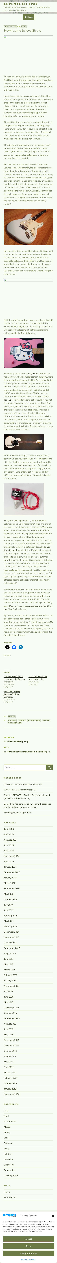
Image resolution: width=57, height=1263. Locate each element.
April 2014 (9, 1067)
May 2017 (8, 964)
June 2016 (9, 997)
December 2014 (11, 1040)
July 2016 (8, 991)
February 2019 (10, 915)
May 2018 (8, 921)
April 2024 (9, 861)
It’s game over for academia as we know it (23, 784)
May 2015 (8, 1035)
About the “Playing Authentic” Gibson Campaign (12, 694)
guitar (12, 720)
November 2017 (11, 937)
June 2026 (9, 829)
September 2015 (12, 1018)
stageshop (34, 720)
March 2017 (9, 970)
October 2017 (10, 943)
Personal (8, 1143)
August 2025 (10, 840)
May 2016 (8, 1002)
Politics (7, 1154)
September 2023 (12, 872)
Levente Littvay (21, 4)
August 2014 (10, 1056)
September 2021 (12, 888)
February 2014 (10, 1078)
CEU (6, 1110)
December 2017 (11, 932)
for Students (10, 1121)
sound (22, 720)
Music (11, 717)
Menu (29, 17)
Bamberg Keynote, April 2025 (18, 812)
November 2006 (11, 1094)
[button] (53, 1216)
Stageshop (33, 373)
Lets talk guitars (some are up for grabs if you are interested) (14, 679)
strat (46, 720)
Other (6, 1138)
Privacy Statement (28, 1259)
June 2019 (9, 910)
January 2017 (10, 980)
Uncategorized (11, 1175)
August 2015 (10, 1024)
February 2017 (10, 975)
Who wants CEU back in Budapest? (20, 790)
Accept (28, 1239)
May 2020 (8, 894)
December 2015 (11, 1008)
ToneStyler (9, 400)
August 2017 (10, 953)
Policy (7, 1148)
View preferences (28, 1253)
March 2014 (9, 1072)
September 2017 (12, 948)
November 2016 (11, 986)
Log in (7, 1192)
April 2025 (9, 851)
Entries (9, 1197)
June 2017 (8, 959)
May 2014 (8, 1062)
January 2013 (10, 1089)
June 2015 (9, 1029)
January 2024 (10, 867)
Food (6, 1116)
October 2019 (10, 899)
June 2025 (9, 845)
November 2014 (11, 1045)
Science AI (9, 1165)
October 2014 (10, 1051)
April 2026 (9, 834)
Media (7, 1127)
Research (8, 1159)
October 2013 (10, 1083)
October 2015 (10, 1013)
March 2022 (9, 883)
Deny (28, 1246)
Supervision (9, 1170)
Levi (23, 27)
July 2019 (8, 905)
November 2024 (11, 856)
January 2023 (10, 878)
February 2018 (10, 926)
